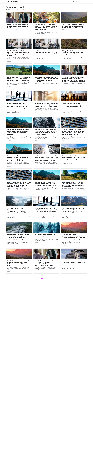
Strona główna (84, 1)
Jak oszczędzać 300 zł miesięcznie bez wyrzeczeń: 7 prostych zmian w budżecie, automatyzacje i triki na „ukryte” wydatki (46, 183)
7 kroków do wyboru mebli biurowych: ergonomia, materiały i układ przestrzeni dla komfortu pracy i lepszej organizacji (73, 157)
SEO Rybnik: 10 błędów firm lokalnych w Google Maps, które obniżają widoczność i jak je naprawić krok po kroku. (73, 52)
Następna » (49, 278)
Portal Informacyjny (12, 1)
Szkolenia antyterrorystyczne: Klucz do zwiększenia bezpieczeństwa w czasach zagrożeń (17, 26)
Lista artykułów (76, 1)
